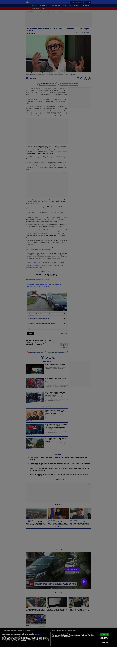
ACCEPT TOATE (104, 634)
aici (15, 640)
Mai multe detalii (37, 634)
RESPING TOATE (104, 642)
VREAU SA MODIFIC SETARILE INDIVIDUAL (104, 638)
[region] (58, 637)
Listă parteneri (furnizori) (56, 637)
